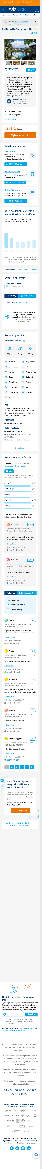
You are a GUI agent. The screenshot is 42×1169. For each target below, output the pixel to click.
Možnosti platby (9, 1062)
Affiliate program (21, 1070)
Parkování (17, 1047)
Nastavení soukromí (28, 1081)
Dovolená (9, 15)
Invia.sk (27, 1141)
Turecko (16, 15)
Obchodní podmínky (12, 1059)
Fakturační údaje (28, 1059)
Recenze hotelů (29, 1047)
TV (27, 367)
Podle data (11, 593)
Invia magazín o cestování (27, 1062)
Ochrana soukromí (10, 1081)
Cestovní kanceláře (10, 1044)
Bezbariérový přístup (14, 387)
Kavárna (29, 392)
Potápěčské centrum (14, 382)
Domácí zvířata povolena (31, 387)
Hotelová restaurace (14, 392)
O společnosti (29, 1073)
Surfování (29, 377)
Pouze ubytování (12, 171)
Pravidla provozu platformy (20, 1084)
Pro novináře (8, 1070)
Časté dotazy (8, 1056)
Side (21, 15)
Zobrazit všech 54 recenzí (13, 71)
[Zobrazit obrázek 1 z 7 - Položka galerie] (9, 63)
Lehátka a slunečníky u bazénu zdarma (14, 367)
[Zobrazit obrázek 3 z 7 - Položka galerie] (24, 63)
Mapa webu (21, 1064)
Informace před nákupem (26, 1056)
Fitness (28, 382)
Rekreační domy (20, 1050)
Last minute (9, 151)
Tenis (11, 377)
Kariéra (33, 1070)
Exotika (8, 1047)
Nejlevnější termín (12, 190)
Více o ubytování (10, 119)
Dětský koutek (31, 372)
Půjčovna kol (13, 397)
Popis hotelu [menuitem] (22, 270)
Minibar (11, 372)
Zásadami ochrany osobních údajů (14, 1030)
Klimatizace (13, 362)
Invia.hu (33, 1141)
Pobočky (8, 1073)
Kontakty (20, 1076)
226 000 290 (20, 1094)
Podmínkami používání (28, 1028)
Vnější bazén (30, 362)
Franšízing (17, 1073)
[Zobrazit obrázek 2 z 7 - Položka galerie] (16, 63)
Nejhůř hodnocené (26, 593)
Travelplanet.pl (9, 1143)
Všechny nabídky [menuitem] (10, 270)
